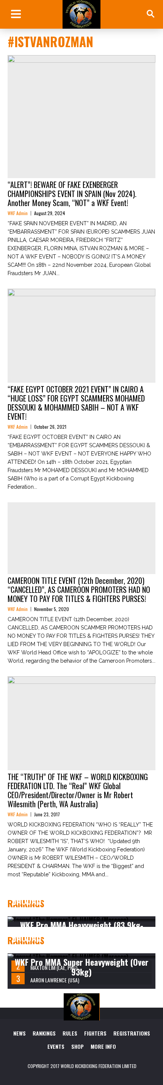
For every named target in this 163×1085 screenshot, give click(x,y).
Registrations (131, 1033)
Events (55, 1046)
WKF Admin (18, 213)
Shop (77, 1046)
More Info (103, 1046)
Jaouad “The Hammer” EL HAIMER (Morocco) (77, 905)
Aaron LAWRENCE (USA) (54, 980)
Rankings (44, 1033)
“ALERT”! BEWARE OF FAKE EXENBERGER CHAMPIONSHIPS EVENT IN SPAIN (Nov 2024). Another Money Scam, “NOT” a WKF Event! (72, 193)
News (19, 1033)
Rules (70, 1033)
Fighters (95, 1033)
